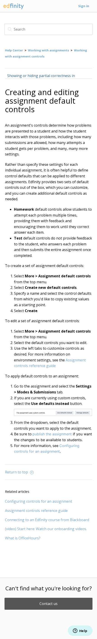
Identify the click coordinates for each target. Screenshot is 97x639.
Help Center (14, 50)
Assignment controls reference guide (36, 510)
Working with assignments (48, 50)
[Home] (13, 9)
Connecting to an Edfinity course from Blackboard (47, 519)
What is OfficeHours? (22, 538)
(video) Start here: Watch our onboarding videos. (46, 528)
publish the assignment (52, 434)
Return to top (17, 472)
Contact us (48, 603)
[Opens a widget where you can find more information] (80, 631)
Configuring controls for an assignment (38, 501)
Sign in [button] (83, 6)
